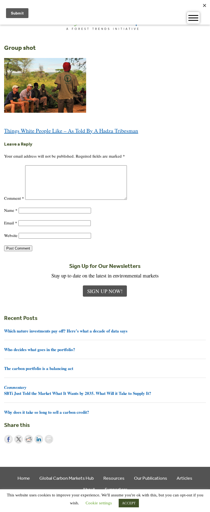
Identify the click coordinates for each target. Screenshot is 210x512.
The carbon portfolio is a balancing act (38, 368)
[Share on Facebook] (8, 439)
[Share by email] (49, 439)
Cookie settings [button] (99, 503)
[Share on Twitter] (18, 439)
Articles (184, 478)
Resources (113, 478)
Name (11, 210)
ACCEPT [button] (129, 503)
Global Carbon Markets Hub (66, 478)
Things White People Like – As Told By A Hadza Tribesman (71, 130)
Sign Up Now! (104, 291)
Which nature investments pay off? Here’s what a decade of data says (65, 331)
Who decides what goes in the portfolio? (39, 349)
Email (10, 222)
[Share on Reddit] (28, 439)
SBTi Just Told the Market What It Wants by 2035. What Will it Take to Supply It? (77, 390)
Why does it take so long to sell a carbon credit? (46, 412)
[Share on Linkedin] (38, 439)
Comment (14, 198)
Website (11, 235)
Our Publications (150, 478)
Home (24, 478)
